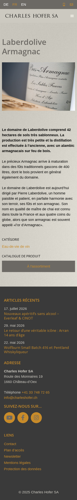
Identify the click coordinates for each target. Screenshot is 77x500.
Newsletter (12, 456)
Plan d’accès (14, 450)
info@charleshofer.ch (20, 398)
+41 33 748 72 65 (36, 392)
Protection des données (22, 469)
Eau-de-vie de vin (16, 247)
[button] (72, 16)
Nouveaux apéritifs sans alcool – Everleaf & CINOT (31, 315)
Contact (10, 444)
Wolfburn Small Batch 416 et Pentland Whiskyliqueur (36, 349)
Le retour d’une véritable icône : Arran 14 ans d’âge (36, 332)
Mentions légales (17, 463)
